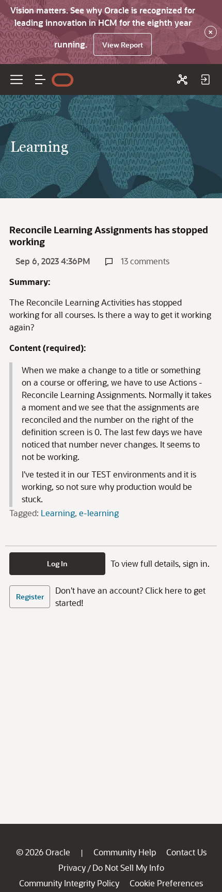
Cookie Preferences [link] (166, 883)
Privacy (72, 867)
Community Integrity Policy (69, 883)
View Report (122, 45)
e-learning (99, 512)
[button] (40, 79)
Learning (58, 512)
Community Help (124, 852)
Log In (57, 563)
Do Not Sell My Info (128, 867)
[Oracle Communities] (182, 79)
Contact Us (186, 852)
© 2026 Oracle (43, 852)
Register (30, 596)
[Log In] (205, 79)
